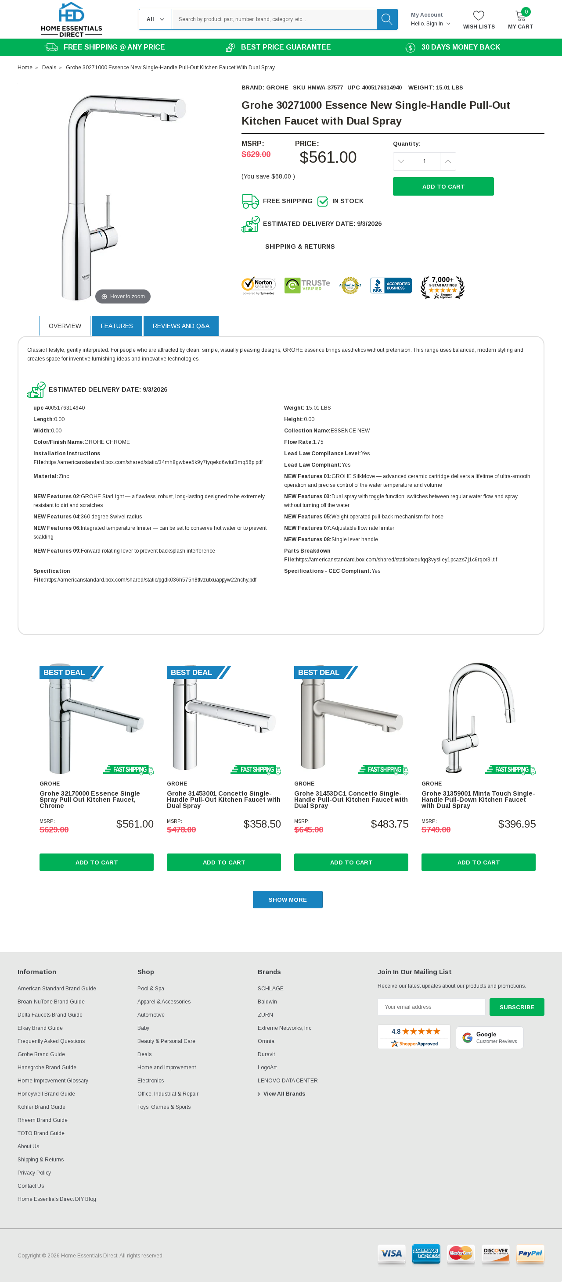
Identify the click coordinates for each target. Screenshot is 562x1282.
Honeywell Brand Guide (46, 1094)
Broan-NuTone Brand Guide (51, 1002)
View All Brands (284, 1094)
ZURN (265, 1015)
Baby (143, 1028)
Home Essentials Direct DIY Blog (57, 1199)
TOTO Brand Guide (41, 1133)
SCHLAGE (271, 989)
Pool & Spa (150, 989)
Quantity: (406, 143)
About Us (28, 1146)
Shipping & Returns (300, 246)
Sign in (435, 24)
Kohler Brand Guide (41, 1107)
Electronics (150, 1081)
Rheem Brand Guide (43, 1120)
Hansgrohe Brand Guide (47, 1067)
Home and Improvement (166, 1067)
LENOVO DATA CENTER (288, 1081)
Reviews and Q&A (181, 325)
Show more (288, 899)
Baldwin (267, 1002)
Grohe (277, 87)
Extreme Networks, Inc (284, 1028)
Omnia (266, 1041)
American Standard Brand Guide (57, 989)
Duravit (266, 1054)
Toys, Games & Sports (164, 1107)
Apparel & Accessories (164, 1002)
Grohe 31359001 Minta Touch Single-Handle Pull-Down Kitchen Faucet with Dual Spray (478, 799)
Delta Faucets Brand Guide (50, 1015)
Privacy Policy (34, 1173)
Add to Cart (97, 862)
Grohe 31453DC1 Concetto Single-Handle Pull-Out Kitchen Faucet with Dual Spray (351, 799)
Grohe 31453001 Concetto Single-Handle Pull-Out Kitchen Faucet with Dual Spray (224, 799)
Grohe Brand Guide (41, 1054)
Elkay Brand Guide (40, 1028)
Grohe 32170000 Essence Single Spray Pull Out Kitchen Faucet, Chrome (90, 799)
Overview (65, 325)
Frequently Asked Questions (51, 1041)
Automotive (151, 1015)
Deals (144, 1054)
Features (117, 325)
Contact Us (31, 1186)
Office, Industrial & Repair (167, 1094)
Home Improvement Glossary (53, 1081)
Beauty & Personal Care (166, 1041)
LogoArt (267, 1067)
